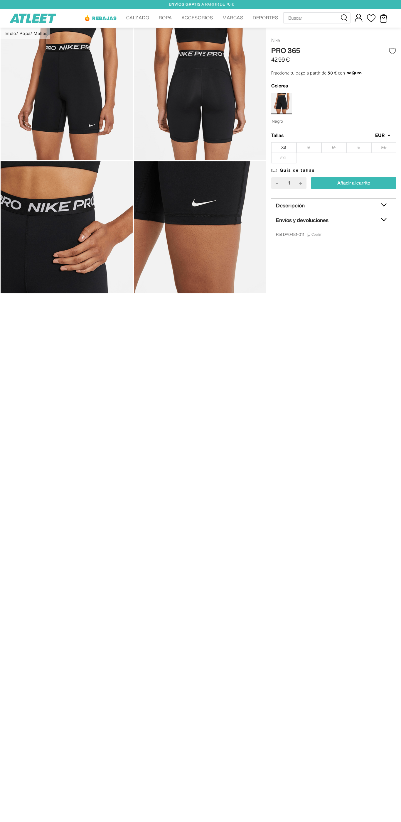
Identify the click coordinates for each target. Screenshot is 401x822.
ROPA (165, 17)
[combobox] (317, 17)
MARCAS (233, 17)
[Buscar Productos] (345, 18)
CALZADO (138, 17)
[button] (100, 18)
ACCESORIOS (197, 17)
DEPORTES (266, 17)
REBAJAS (104, 18)
